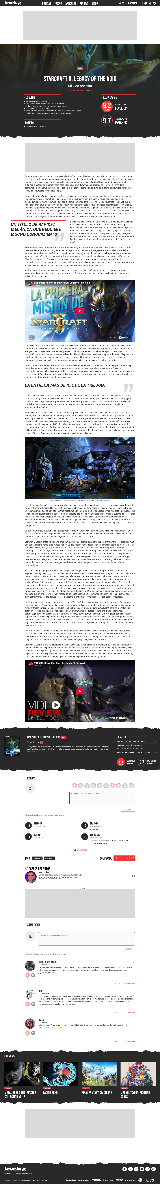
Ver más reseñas (82, 850)
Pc (41, 742)
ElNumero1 (95, 834)
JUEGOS (58, 3)
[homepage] (12, 3)
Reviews (8, 1088)
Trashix (94, 823)
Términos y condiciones (23, 1174)
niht (41, 991)
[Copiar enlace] (132, 858)
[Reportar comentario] (133, 963)
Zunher (37, 834)
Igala (41, 1019)
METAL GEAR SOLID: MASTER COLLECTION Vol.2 (20, 1094)
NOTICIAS (46, 3)
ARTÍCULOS (70, 3)
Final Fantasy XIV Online (97, 1092)
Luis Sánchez (77, 90)
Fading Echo (50, 1092)
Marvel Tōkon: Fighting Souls (135, 1094)
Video (95, 3)
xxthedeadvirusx (47, 962)
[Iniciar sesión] (120, 3)
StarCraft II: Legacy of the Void (43, 737)
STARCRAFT (49, 858)
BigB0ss (38, 823)
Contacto (7, 1174)
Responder (116, 983)
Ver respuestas (129, 983)
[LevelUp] (71, 1180)
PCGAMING (37, 858)
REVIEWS (84, 3)
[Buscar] (123, 3)
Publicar (128, 809)
